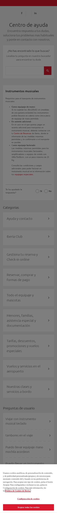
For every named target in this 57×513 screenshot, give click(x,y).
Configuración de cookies (28, 499)
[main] (28, 488)
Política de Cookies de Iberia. (17, 491)
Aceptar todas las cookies (28, 507)
